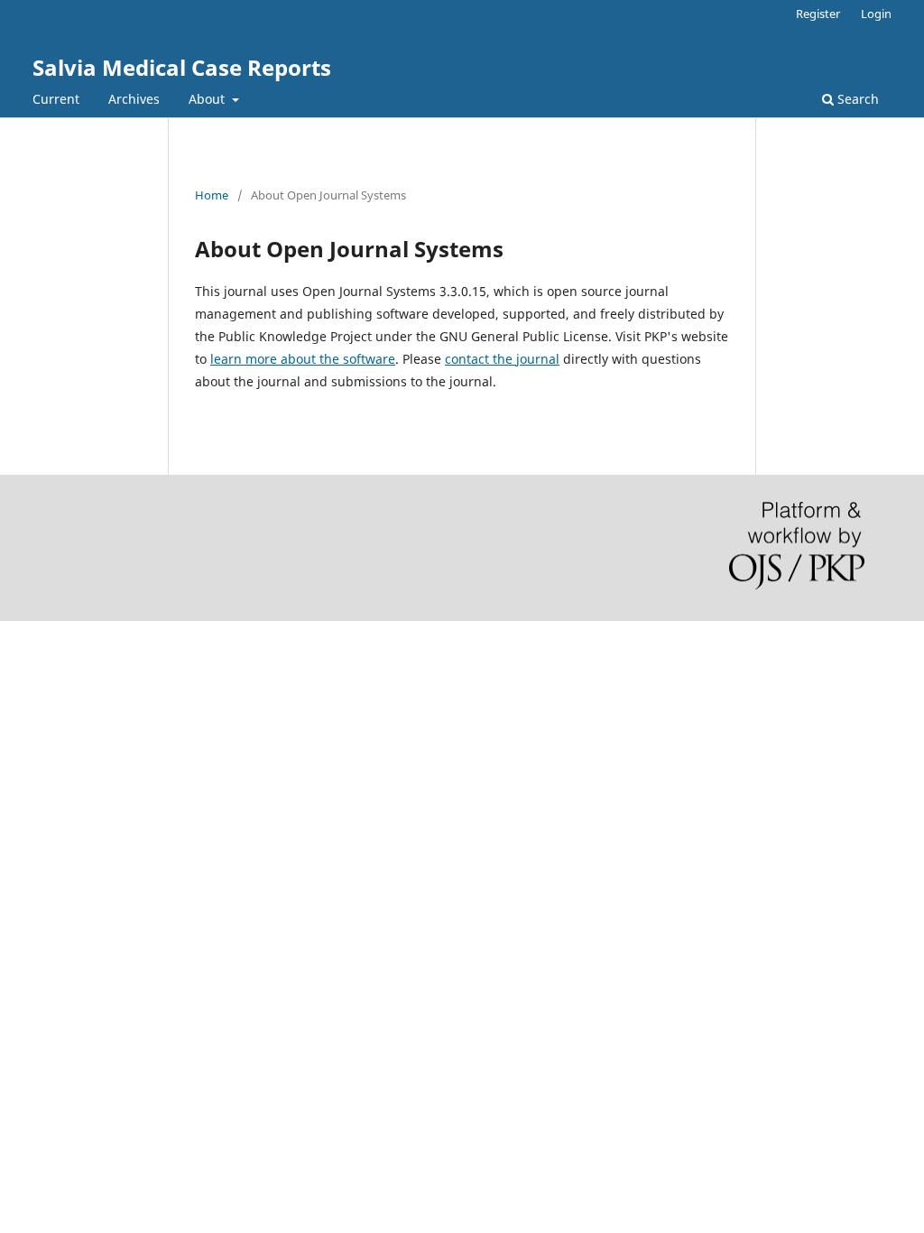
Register (818, 13)
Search (856, 98)
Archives (134, 98)
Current (55, 98)
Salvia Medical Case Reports (181, 67)
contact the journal (502, 358)
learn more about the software (302, 358)
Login (876, 13)
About (208, 98)
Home (211, 195)
